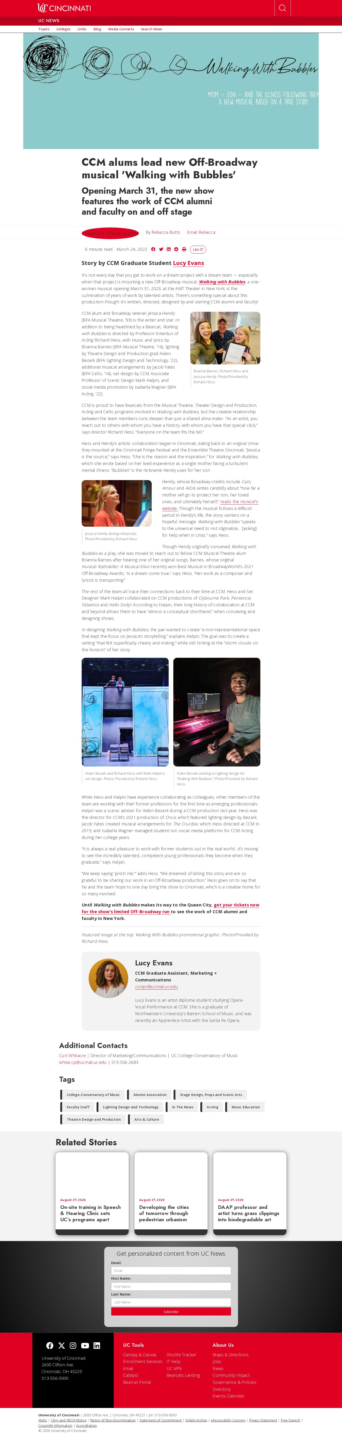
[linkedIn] (97, 1346)
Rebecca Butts (166, 232)
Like (196, 249)
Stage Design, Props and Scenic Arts (211, 1094)
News (218, 1368)
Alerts (42, 1420)
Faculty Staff (78, 1107)
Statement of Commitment (160, 1420)
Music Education (246, 1107)
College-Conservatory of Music (93, 1094)
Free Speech (290, 1420)
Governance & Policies (234, 1382)
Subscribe (171, 1311)
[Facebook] (50, 1346)
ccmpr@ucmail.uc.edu (156, 986)
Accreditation (86, 1425)
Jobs (217, 1361)
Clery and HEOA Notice (69, 1420)
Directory (222, 1389)
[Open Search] (283, 8)
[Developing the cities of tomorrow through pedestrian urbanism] (171, 1173)
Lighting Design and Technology (131, 1107)
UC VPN (174, 1368)
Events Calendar (229, 1396)
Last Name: (121, 1294)
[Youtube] (85, 1346)
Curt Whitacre (72, 1055)
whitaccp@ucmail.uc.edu (83, 1062)
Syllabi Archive (196, 1420)
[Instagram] (73, 1346)
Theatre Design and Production (94, 1119)
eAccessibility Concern (228, 1420)
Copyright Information (55, 1425)
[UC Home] (64, 8)
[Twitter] (61, 1346)
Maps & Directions (230, 1354)
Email (128, 1368)
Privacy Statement (263, 1420)
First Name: (121, 1278)
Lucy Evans (188, 263)
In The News (182, 1107)
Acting (212, 1107)
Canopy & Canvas (140, 1354)
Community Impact (231, 1375)
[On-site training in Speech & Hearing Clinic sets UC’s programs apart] (92, 1173)
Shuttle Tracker (182, 1354)
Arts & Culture (146, 1119)
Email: (116, 1263)
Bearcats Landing (183, 1375)
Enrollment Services (142, 1361)
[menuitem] (44, 29)
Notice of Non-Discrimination (113, 1420)
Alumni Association (150, 1094)
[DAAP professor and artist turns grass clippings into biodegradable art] (249, 1173)
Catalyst (130, 1375)
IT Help (174, 1361)
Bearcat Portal (137, 1382)
